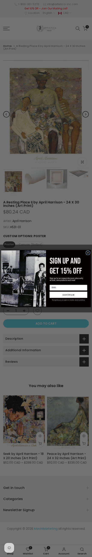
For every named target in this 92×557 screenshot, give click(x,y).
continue (68, 294)
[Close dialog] (88, 253)
